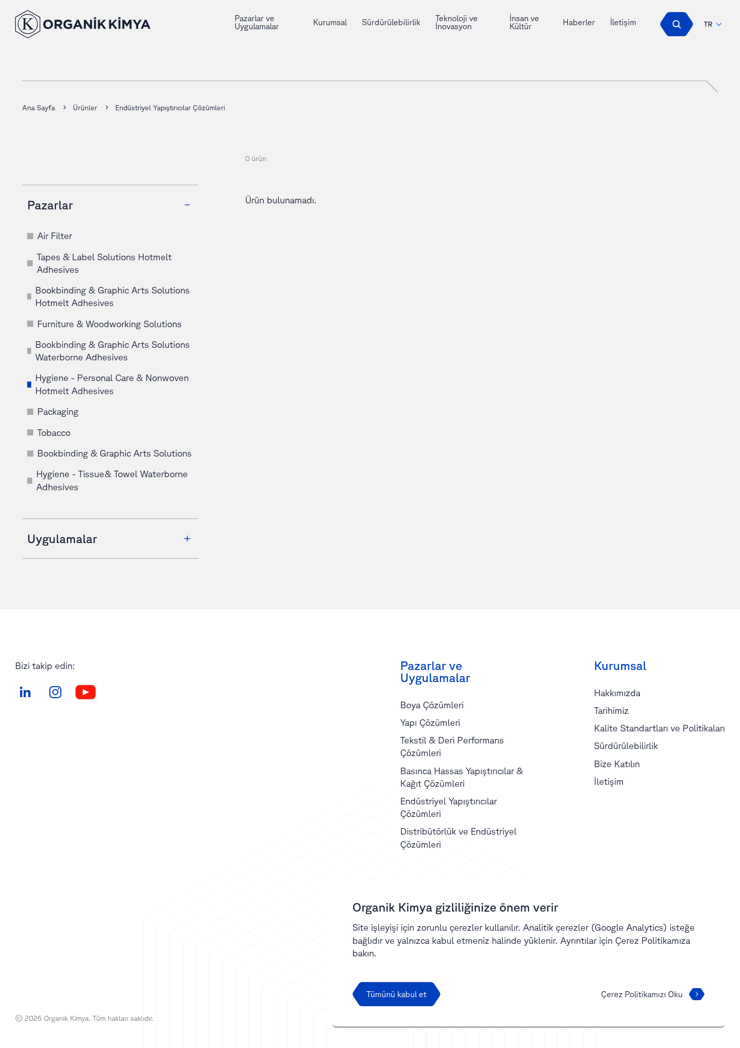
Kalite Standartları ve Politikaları (659, 728)
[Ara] (676, 24)
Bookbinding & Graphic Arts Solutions (114, 453)
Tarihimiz (611, 710)
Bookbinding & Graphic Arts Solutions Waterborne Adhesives (112, 350)
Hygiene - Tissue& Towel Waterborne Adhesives (112, 480)
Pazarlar (50, 205)
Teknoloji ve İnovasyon (456, 22)
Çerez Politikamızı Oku (642, 994)
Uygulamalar (62, 539)
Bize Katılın (617, 764)
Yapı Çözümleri (430, 722)
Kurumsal (330, 22)
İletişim (623, 22)
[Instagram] (55, 692)
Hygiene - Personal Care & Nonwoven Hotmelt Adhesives (112, 383)
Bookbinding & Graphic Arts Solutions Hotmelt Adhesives (112, 296)
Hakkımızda (617, 693)
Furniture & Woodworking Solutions (109, 324)
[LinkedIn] (25, 692)
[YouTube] (86, 692)
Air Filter (54, 236)
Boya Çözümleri (432, 705)
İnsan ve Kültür (524, 22)
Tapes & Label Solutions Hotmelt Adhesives (104, 263)
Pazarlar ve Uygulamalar (257, 22)
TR (708, 24)
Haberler (579, 22)
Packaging (58, 411)
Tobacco (53, 432)
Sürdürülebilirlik (391, 22)
